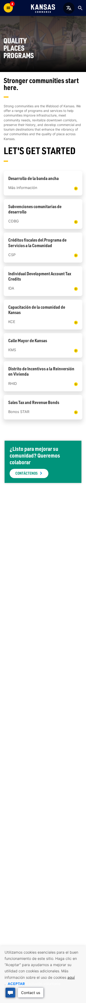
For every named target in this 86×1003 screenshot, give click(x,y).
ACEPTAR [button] (16, 983)
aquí (71, 977)
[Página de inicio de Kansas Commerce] (43, 8)
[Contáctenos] (43, 462)
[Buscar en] (80, 8)
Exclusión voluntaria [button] (43, 983)
